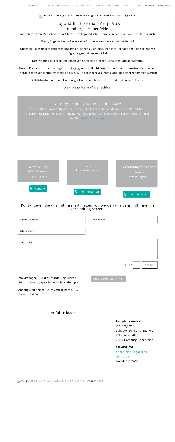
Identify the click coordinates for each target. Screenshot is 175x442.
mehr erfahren (89, 191)
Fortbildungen (83, 5)
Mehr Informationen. (93, 118)
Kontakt (40, 188)
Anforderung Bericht (106, 278)
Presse (128, 5)
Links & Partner (145, 5)
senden (150, 265)
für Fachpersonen (107, 5)
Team (47, 5)
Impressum (164, 5)
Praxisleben (64, 5)
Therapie (33, 5)
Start (20, 5)
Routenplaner (139, 370)
